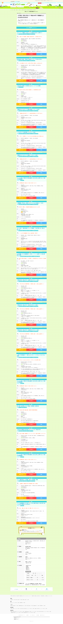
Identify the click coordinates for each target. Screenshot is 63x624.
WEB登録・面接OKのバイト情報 (14, 605)
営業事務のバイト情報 (22, 602)
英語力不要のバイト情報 (30, 605)
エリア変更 (26, 4)
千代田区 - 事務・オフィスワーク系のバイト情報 (16, 608)
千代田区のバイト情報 (13, 599)
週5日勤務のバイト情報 (42, 605)
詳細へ (41, 80)
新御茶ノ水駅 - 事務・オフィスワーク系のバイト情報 (41, 608)
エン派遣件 (12, 1)
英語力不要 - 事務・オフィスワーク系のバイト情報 (45, 611)
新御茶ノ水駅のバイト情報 (26, 599)
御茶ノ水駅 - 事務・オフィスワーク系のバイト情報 (28, 608)
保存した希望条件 (21, 6)
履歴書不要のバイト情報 (36, 605)
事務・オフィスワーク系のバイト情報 (14, 602)
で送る (16, 589)
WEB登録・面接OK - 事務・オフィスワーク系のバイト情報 (17, 611)
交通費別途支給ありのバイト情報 (22, 605)
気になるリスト (14, 6)
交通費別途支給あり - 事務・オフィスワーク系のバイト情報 (32, 611)
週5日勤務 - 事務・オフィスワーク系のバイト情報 (29, 612)
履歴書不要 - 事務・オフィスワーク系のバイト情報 (17, 612)
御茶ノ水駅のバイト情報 (19, 599)
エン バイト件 (17, 1)
